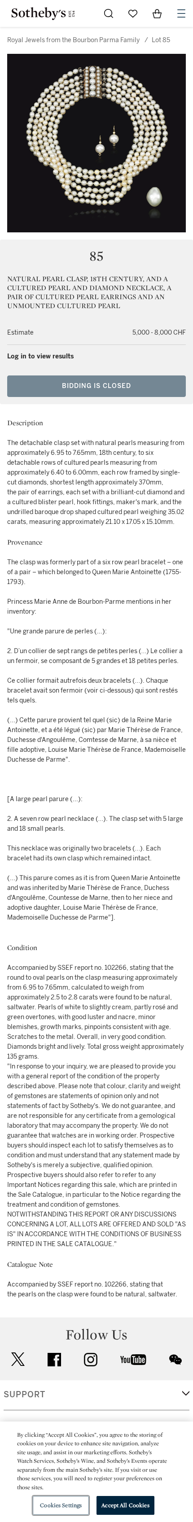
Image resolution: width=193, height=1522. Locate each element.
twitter (18, 1359)
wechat (175, 1359)
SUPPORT (24, 1395)
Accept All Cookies (125, 1505)
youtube (133, 1359)
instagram (90, 1359)
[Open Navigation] (181, 13)
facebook (54, 1359)
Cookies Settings (61, 1505)
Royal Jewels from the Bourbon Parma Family (73, 40)
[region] (96, 1472)
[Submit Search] (108, 13)
